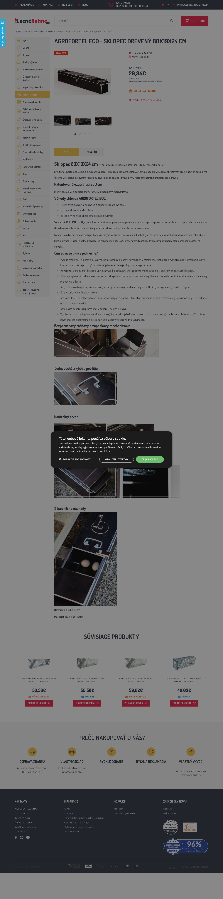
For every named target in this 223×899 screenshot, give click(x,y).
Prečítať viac (105, 450)
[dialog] (111, 449)
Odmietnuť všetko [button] (116, 459)
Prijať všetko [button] (150, 459)
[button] (75, 459)
